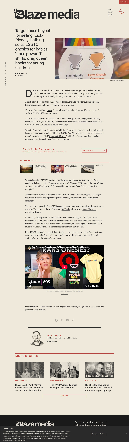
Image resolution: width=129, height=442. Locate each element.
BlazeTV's (29, 232)
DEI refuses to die (99, 165)
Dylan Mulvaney (89, 209)
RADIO (110, 12)
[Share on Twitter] (61, 320)
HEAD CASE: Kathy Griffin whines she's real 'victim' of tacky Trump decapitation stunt (29, 388)
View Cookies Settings (98, 433)
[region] (64, 434)
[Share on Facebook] (56, 320)
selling (84, 218)
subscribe (123, 2)
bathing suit (86, 195)
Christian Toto (21, 380)
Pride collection (61, 102)
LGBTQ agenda (57, 206)
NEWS (110, 9)
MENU (121, 11)
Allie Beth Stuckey (57, 232)
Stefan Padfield (56, 380)
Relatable (39, 232)
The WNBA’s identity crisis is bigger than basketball (63, 386)
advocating (89, 206)
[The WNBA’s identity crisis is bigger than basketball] (64, 369)
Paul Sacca (21, 74)
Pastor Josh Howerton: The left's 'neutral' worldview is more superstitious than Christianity (71, 166)
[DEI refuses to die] (87, 169)
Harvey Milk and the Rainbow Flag (82, 122)
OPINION (110, 11)
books (36, 119)
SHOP (109, 16)
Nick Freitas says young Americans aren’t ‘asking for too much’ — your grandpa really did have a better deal (99, 388)
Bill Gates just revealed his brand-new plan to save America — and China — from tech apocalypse (41, 166)
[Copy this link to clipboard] (72, 320)
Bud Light (66, 209)
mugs (49, 110)
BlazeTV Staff (90, 380)
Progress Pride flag (57, 136)
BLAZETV (111, 14)
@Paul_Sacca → (52, 341)
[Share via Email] (67, 320)
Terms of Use (47, 151)
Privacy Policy (40, 151)
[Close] (126, 434)
